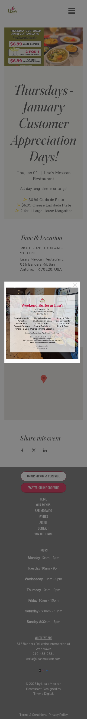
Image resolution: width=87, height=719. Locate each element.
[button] (75, 285)
